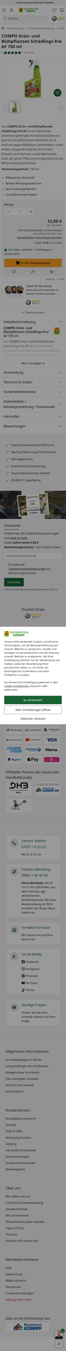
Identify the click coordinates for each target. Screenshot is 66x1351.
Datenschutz (27, 718)
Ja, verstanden (33, 700)
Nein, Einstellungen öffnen (33, 710)
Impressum (40, 718)
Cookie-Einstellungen (16, 686)
